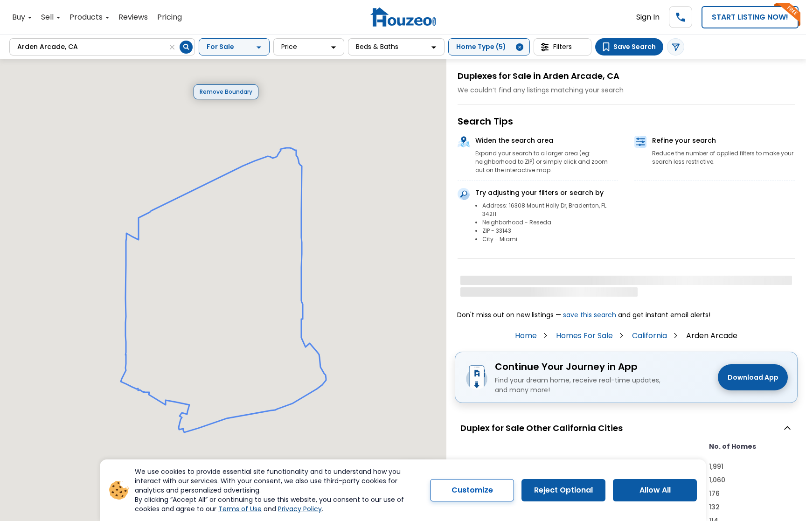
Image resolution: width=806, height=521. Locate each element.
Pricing (169, 17)
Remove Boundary (226, 92)
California (649, 335)
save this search (589, 315)
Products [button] (86, 17)
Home (526, 335)
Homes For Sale (584, 335)
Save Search (634, 46)
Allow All (655, 490)
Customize (472, 490)
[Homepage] (403, 17)
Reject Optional (563, 490)
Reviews (133, 17)
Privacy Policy (300, 509)
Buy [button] (19, 17)
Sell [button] (48, 17)
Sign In (648, 17)
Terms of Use (240, 509)
